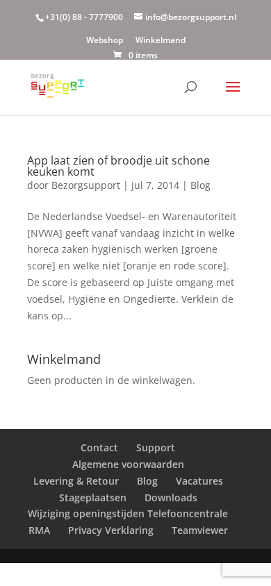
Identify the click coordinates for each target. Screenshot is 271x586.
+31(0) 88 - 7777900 (84, 17)
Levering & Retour (76, 480)
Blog (200, 185)
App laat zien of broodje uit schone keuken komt (118, 166)
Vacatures (199, 480)
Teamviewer (200, 530)
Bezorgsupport (85, 185)
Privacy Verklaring (111, 530)
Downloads (171, 497)
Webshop (104, 41)
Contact (99, 447)
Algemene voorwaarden (128, 464)
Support (155, 447)
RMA (39, 530)
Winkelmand (161, 41)
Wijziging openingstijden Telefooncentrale (128, 513)
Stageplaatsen (92, 497)
